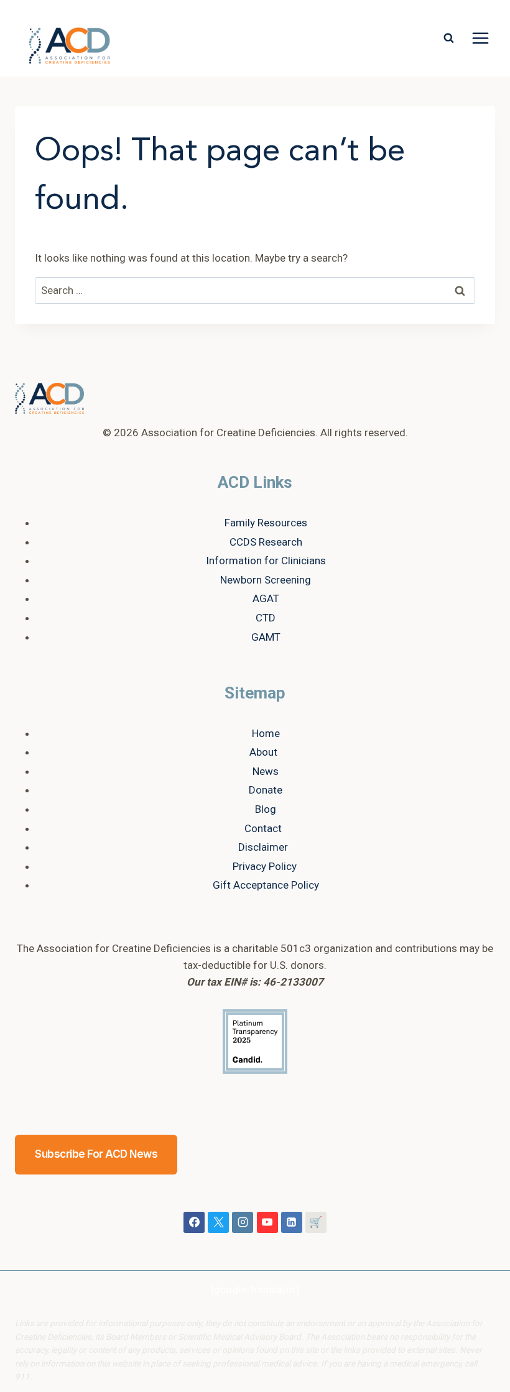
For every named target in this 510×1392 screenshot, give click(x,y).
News (266, 771)
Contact (263, 828)
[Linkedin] (291, 1222)
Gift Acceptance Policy (266, 885)
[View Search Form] (448, 38)
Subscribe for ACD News (96, 1154)
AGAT (266, 598)
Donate (265, 790)
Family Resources (266, 522)
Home (266, 733)
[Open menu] (480, 38)
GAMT (265, 637)
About (263, 752)
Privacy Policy (265, 866)
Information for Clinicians (266, 560)
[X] (218, 1222)
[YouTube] (267, 1222)
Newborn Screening (265, 580)
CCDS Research (266, 542)
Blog (265, 809)
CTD (266, 617)
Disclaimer (263, 847)
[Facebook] (194, 1222)
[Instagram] (242, 1222)
